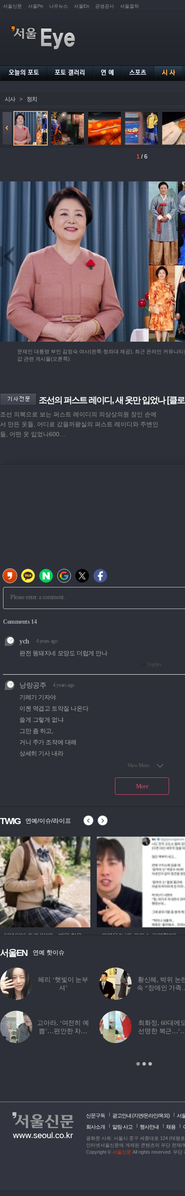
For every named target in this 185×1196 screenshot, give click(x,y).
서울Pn (35, 6)
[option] (45, 881)
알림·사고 (122, 1127)
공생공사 (104, 6)
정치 (32, 99)
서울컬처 (129, 6)
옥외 (163, 1116)
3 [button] (150, 1064)
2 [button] (144, 1064)
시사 (10, 99)
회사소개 (95, 1127)
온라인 (151, 1116)
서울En (81, 6)
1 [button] (138, 1064)
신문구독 (95, 1116)
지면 (138, 1116)
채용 (171, 1127)
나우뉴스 (58, 6)
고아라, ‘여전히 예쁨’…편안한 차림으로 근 (63, 1031)
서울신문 (12, 6)
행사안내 (149, 1127)
